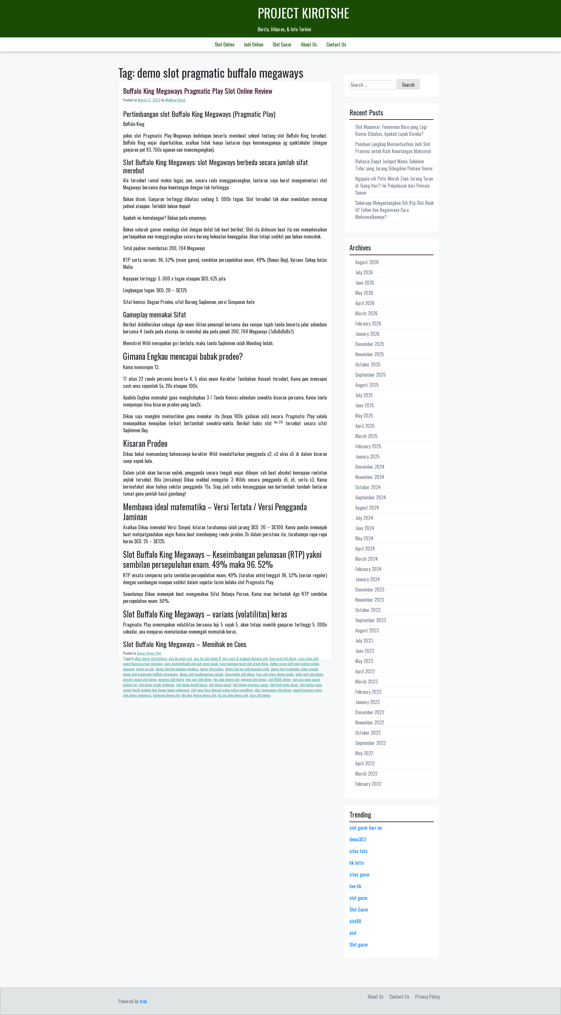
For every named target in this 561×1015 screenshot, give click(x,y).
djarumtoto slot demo (240, 674)
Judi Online (253, 44)
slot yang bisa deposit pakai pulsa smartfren (222, 689)
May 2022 (364, 753)
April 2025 (365, 425)
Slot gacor (358, 944)
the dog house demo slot (199, 695)
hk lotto (356, 862)
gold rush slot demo (309, 674)
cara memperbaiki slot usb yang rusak (191, 663)
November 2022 (369, 722)
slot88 (355, 921)
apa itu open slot (180, 658)
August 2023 (367, 630)
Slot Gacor (282, 44)
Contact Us (336, 44)
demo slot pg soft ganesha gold (247, 668)
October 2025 (367, 364)
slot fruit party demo (284, 684)
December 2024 (370, 466)
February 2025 (368, 446)
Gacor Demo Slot (149, 653)
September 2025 (370, 374)
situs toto (358, 851)
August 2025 (367, 384)
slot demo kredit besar (191, 684)
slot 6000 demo (279, 679)
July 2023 (364, 640)
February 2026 (368, 323)
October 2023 (367, 609)
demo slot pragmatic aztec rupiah (294, 668)
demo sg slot (145, 668)
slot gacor (358, 897)
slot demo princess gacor (250, 684)
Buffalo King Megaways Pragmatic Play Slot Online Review (197, 90)
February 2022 (368, 783)
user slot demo (260, 695)
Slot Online (224, 44)
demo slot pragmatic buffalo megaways (150, 674)
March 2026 (366, 313)
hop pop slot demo (199, 679)
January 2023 (367, 702)
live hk (355, 886)
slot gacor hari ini (365, 827)
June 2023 (364, 650)
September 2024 (370, 497)
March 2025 (366, 436)
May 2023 (364, 661)
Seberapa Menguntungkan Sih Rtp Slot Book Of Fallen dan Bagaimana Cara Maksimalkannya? (394, 209)
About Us (309, 44)
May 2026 (364, 292)
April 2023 (365, 671)
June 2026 (364, 282)
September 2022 (370, 742)
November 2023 (369, 599)
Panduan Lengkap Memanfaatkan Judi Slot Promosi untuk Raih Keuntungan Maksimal (393, 148)
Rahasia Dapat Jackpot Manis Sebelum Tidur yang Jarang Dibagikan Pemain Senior (394, 165)
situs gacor (359, 874)
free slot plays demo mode (275, 674)
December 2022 (369, 712)
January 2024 (367, 579)
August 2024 (367, 507)
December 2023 (369, 589)
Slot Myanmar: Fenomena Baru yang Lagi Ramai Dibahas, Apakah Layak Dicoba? (391, 130)
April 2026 (365, 303)
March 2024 (366, 558)
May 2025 (364, 415)
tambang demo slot (166, 695)
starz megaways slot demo (272, 689)
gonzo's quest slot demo (140, 679)
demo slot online (212, 668)
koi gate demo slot (226, 679)
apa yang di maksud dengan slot (245, 658)
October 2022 (367, 732)
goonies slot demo (171, 679)
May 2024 (364, 538)
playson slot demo (253, 679)
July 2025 (364, 395)
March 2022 (366, 773)
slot (352, 932)
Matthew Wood (175, 99)
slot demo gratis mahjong (156, 684)
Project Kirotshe (303, 12)
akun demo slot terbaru (150, 658)
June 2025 (364, 405)
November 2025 (369, 354)
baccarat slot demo (283, 658)
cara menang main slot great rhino (243, 663)
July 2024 (364, 517)
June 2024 (364, 528)
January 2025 (367, 456)
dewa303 (357, 839)
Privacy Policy (427, 996)
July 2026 (364, 272)
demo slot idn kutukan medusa (177, 668)
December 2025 (369, 343)
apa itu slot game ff (207, 658)
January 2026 (367, 333)
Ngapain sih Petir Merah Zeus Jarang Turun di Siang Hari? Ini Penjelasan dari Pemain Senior (394, 185)
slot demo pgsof (220, 684)
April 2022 (365, 763)
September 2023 (370, 620)
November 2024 (369, 476)
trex (143, 1001)
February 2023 (368, 691)
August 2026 (367, 262)
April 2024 (365, 548)
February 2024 (368, 569)
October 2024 (368, 487)
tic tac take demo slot (233, 695)
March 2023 (366, 681)
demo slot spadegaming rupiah (201, 674)
